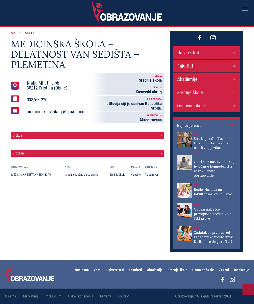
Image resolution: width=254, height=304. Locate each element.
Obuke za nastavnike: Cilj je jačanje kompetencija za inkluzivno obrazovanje (214, 169)
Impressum (53, 296)
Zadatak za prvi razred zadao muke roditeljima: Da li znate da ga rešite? (213, 237)
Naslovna (82, 270)
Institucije (241, 270)
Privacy (105, 296)
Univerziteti (188, 52)
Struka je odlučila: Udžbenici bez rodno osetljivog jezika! (211, 143)
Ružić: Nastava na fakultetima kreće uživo (213, 191)
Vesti (97, 270)
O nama (10, 296)
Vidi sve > (229, 125)
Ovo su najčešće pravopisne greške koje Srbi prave (212, 214)
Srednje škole (190, 92)
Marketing (30, 296)
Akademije (187, 79)
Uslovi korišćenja (80, 296)
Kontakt (123, 296)
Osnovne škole (191, 106)
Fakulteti (185, 66)
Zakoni (224, 270)
